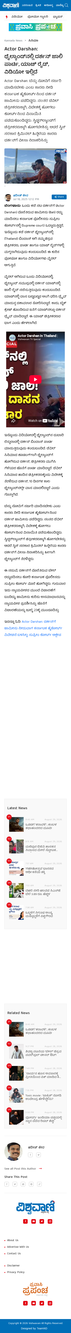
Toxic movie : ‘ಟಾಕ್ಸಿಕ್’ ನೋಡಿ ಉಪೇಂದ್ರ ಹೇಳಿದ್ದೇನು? (43, 1097)
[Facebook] (25, 1221)
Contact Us (14, 1253)
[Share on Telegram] (31, 1184)
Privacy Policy (16, 1272)
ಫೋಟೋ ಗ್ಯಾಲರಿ (37, 17)
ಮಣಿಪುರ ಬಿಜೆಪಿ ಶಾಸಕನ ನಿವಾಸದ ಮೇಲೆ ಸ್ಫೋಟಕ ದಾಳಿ (40, 848)
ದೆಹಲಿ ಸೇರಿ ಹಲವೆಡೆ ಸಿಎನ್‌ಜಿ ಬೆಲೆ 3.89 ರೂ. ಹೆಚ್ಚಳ (42, 892)
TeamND (42, 1328)
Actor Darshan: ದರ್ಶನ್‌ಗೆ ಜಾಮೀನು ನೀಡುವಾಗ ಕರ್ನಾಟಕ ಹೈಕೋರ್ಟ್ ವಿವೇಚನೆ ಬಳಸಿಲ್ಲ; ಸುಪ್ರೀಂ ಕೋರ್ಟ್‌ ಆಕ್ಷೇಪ (33, 628)
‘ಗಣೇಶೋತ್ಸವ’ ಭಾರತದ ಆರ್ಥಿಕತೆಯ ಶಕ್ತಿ (39, 870)
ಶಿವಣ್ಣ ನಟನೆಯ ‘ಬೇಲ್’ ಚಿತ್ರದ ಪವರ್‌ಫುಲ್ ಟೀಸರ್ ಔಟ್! (43, 1053)
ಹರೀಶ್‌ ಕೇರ (20, 195)
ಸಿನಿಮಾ (33, 40)
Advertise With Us (18, 1247)
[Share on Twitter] (15, 1184)
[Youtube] (33, 1221)
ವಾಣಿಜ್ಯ (54, 5)
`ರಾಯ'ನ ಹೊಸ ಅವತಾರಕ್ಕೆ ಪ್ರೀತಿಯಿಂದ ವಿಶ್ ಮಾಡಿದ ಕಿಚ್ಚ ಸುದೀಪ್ (43, 1075)
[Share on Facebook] (7, 1184)
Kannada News (13, 40)
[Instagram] (50, 1221)
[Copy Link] (39, 1184)
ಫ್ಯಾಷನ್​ (58, 17)
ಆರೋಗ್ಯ (43, 5)
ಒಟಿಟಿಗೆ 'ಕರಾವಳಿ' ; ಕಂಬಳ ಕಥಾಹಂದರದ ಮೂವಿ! (41, 826)
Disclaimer (13, 1265)
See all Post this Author (20, 1169)
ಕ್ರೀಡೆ (33, 5)
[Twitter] (42, 1221)
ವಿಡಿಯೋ (17, 17)
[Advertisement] (35, 679)
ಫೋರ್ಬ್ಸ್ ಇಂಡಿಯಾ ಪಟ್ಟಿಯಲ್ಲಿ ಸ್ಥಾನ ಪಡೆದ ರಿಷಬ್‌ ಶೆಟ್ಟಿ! (43, 1119)
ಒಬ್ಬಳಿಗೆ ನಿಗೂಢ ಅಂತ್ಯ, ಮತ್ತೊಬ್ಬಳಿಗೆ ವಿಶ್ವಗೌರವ (39, 914)
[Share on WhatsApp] (23, 1184)
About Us (12, 1240)
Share (61, 197)
